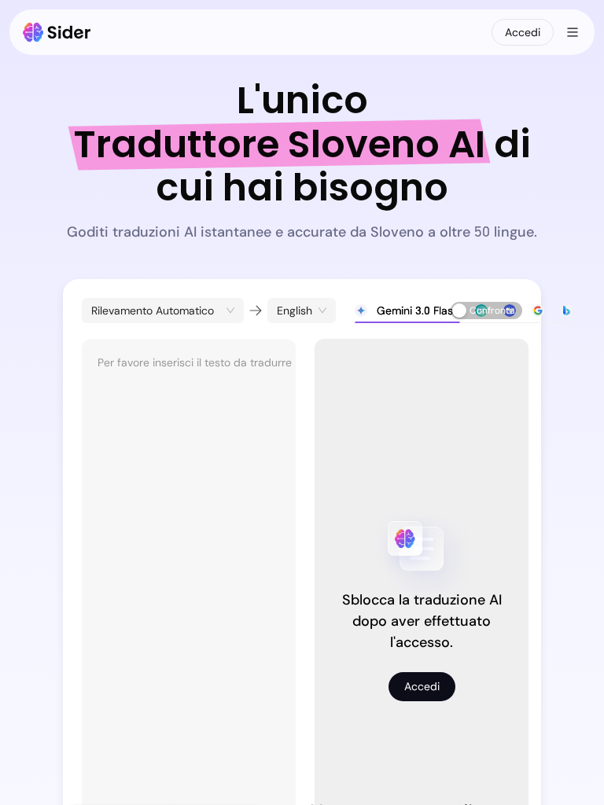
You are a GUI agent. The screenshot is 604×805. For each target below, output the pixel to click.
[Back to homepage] (57, 32)
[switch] (486, 310)
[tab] (407, 310)
